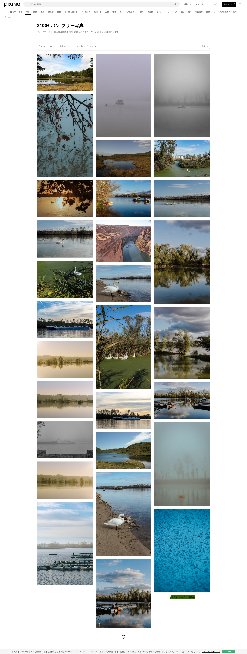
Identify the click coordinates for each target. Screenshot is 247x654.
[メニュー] (240, 4)
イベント (160, 12)
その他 (150, 12)
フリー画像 (17, 12)
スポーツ (98, 12)
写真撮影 (199, 12)
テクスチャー (130, 12)
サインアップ (229, 4)
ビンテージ (172, 12)
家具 (190, 12)
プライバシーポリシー (211, 651)
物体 (114, 12)
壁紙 (182, 12)
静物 (208, 12)
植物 (59, 12)
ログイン (215, 4)
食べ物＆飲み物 (71, 12)
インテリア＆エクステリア (225, 12)
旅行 (142, 12)
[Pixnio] (12, 5)
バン (28, 12)
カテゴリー (200, 4)
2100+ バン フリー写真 (60, 25)
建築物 (51, 12)
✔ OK (228, 651)
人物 (107, 12)
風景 (42, 12)
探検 (186, 4)
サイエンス (86, 12)
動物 (35, 12)
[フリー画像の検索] (175, 4)
